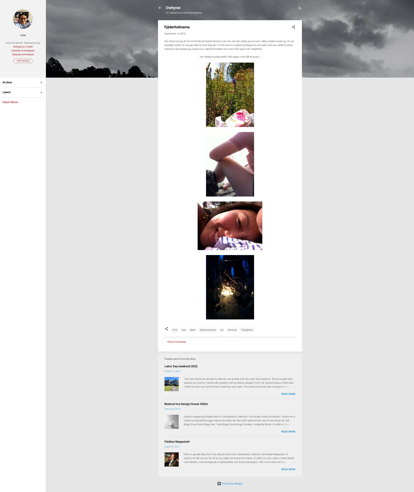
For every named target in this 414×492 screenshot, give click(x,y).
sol (221, 329)
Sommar (232, 329)
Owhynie (173, 7)
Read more (288, 394)
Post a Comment (177, 341)
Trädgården (247, 329)
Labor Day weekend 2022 (180, 366)
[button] (293, 27)
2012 (175, 329)
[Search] (300, 9)
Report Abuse (10, 102)
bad (184, 329)
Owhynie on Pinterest (23, 54)
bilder (193, 329)
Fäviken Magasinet (177, 441)
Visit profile (23, 61)
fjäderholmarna (208, 329)
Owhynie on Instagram (22, 50)
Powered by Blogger (232, 483)
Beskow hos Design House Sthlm (186, 404)
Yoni (23, 35)
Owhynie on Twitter (23, 46)
